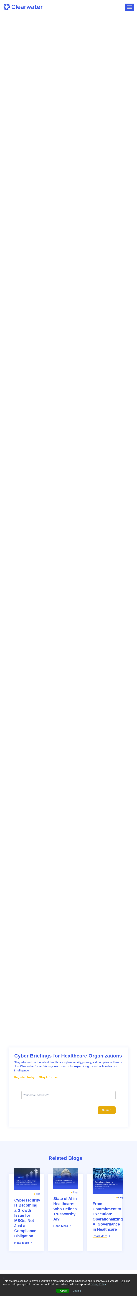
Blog (14, 38)
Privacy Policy (98, 1284)
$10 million (63, 148)
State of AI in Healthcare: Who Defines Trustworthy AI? (65, 1208)
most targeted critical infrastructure (56, 123)
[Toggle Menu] (129, 7)
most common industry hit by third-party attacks (70, 119)
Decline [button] (77, 1290)
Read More (21, 1242)
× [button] (4, 1277)
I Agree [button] (63, 1290)
